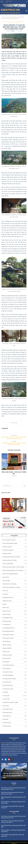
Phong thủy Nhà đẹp (14, 655)
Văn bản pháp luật (14, 715)
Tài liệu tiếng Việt (14, 668)
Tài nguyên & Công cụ (14, 672)
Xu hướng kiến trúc (14, 726)
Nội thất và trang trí (14, 644)
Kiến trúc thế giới (14, 614)
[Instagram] (12, 759)
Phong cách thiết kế (14, 648)
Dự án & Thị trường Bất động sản (14, 573)
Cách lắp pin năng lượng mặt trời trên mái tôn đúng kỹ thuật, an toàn (14, 775)
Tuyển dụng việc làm (14, 712)
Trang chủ (4, 17)
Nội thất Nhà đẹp (14, 641)
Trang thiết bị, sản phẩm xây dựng (14, 702)
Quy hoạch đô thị (14, 658)
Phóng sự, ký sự (14, 651)
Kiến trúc (14, 604)
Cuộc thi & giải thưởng (14, 563)
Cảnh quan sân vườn (14, 546)
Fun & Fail (14, 590)
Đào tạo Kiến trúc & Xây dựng (14, 584)
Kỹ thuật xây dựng (14, 621)
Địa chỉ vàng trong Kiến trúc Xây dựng (14, 587)
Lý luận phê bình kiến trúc (14, 628)
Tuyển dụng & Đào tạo (14, 709)
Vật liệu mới (14, 719)
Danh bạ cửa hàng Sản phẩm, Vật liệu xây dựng (14, 567)
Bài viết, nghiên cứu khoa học (14, 539)
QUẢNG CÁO (2, 1)
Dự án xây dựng (14, 580)
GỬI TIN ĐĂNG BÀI (9, 1)
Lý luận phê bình (14, 624)
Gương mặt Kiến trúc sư (14, 597)
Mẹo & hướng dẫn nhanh (14, 631)
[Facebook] (26, 1)
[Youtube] (9, 759)
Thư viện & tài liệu (14, 682)
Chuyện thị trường (14, 553)
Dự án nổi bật (14, 577)
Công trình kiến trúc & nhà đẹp (14, 560)
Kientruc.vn (4, 742)
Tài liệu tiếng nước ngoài (14, 665)
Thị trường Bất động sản (14, 675)
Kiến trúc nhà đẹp (14, 611)
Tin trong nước (14, 695)
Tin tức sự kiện (14, 699)
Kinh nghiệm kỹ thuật (14, 617)
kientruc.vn (14, 843)
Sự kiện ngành (14, 661)
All (17, 811)
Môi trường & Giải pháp (14, 634)
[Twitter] (5, 759)
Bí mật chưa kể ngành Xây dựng (14, 543)
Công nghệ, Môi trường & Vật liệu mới (14, 556)
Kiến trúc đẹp (14, 607)
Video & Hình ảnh (14, 722)
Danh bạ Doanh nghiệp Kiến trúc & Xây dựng (14, 570)
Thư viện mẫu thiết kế (14, 685)
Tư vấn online (14, 705)
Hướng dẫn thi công (14, 600)
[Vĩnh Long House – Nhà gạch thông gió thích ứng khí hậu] (14, 461)
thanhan (13, 30)
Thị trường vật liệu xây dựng (14, 678)
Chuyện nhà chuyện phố (14, 550)
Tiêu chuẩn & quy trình (14, 688)
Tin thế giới (14, 692)
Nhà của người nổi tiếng (14, 638)
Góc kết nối (14, 594)
